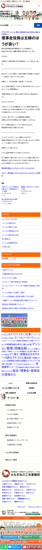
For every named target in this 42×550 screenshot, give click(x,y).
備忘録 (27, 357)
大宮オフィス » (31, 490)
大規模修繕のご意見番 (14, 445)
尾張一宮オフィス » (8, 499)
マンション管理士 (7, 227)
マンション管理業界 (8, 243)
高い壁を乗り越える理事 (9, 199)
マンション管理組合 (8, 231)
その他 (4, 247)
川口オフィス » (19, 490)
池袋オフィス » (19, 484)
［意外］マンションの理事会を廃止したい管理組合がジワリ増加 (10, 189)
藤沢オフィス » (7, 490)
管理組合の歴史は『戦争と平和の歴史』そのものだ (18, 308)
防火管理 (5, 239)
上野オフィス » (7, 484)
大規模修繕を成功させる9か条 (12, 274)
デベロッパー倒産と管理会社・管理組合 (15, 282)
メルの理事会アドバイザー (15, 410)
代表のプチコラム (7, 270)
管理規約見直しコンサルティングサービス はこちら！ (18, 168)
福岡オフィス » (19, 502)
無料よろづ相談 (11, 460)
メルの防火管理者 (12, 453)
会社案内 (31, 388)
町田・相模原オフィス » (10, 487)
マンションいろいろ (23, 337)
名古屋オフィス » (20, 496)
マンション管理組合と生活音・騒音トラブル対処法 (18, 296)
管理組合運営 (10, 405)
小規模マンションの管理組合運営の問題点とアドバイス (19, 300)
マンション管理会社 (8, 235)
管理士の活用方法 (31, 383)
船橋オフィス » (7, 496)
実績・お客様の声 (10, 393)
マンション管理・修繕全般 (17, 32)
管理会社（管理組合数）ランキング (13, 304)
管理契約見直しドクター (15, 423)
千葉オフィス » (19, 493)
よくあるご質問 (31, 393)
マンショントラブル (8, 219)
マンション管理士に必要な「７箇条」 (13, 292)
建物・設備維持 (11, 435)
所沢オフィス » (7, 493)
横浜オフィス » (25, 487)
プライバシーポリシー (35, 507)
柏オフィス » (30, 493)
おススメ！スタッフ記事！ (9, 278)
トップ (10, 383)
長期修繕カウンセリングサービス (17, 440)
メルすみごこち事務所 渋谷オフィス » (15, 481)
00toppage (5, 335)
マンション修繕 (7, 223)
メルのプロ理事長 (13, 414)
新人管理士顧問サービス (15, 419)
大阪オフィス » (7, 502)
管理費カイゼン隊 (13, 427)
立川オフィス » (31, 484)
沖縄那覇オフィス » (24, 499)
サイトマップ (21, 507)
